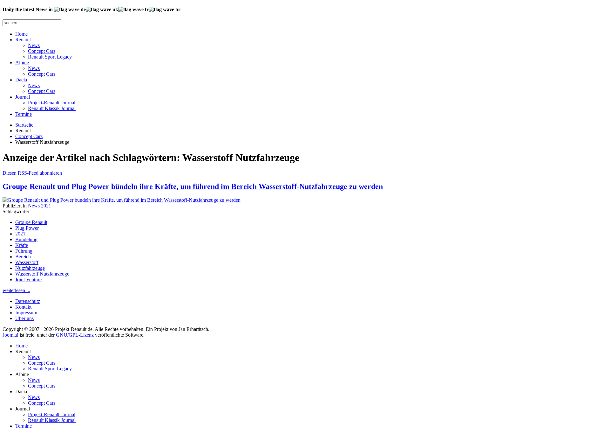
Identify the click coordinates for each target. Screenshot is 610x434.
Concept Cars (41, 51)
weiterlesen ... (16, 290)
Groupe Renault (31, 222)
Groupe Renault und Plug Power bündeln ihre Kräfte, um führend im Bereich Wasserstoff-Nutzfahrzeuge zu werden (193, 186)
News (34, 45)
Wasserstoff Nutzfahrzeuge (42, 273)
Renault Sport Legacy (50, 57)
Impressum (26, 312)
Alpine (22, 62)
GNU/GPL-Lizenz (75, 335)
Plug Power (27, 228)
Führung (23, 251)
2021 (20, 233)
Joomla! (10, 335)
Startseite (24, 125)
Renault (23, 39)
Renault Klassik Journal (52, 108)
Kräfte (21, 245)
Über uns (24, 318)
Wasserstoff (26, 262)
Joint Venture (28, 279)
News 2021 (39, 205)
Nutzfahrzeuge (30, 268)
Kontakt (23, 307)
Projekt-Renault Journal (51, 102)
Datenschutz (27, 301)
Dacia (21, 79)
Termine (23, 114)
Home (21, 34)
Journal (22, 97)
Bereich (23, 256)
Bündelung (26, 239)
